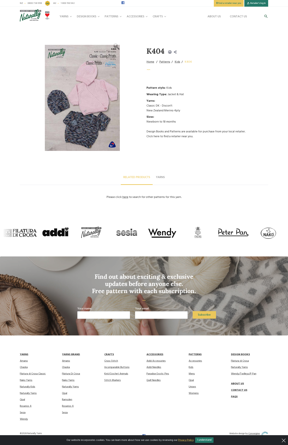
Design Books (86, 16)
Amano (24, 361)
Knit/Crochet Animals (116, 374)
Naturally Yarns (28, 393)
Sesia (23, 413)
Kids (177, 62)
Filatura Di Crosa (71, 374)
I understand (204, 440)
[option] (20, 232)
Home (150, 62)
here (157, 136)
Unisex (192, 387)
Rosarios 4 (26, 406)
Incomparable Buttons (117, 367)
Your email (142, 308)
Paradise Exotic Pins (157, 374)
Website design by (244, 433)
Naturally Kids (27, 387)
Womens (194, 393)
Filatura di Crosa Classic (33, 374)
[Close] (283, 439)
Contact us (238, 16)
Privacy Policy (186, 440)
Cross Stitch (111, 361)
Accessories (135, 16)
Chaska (24, 367)
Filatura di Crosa (240, 361)
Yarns (64, 16)
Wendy (24, 419)
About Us (214, 16)
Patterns (111, 16)
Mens (192, 374)
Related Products (136, 177)
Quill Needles (153, 380)
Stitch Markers (112, 380)
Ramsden (67, 400)
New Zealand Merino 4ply (163, 110)
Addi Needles (153, 367)
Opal (22, 400)
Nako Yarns (26, 380)
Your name (84, 308)
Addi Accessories (156, 361)
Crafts (158, 16)
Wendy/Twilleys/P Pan (243, 374)
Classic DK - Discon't (159, 105)
